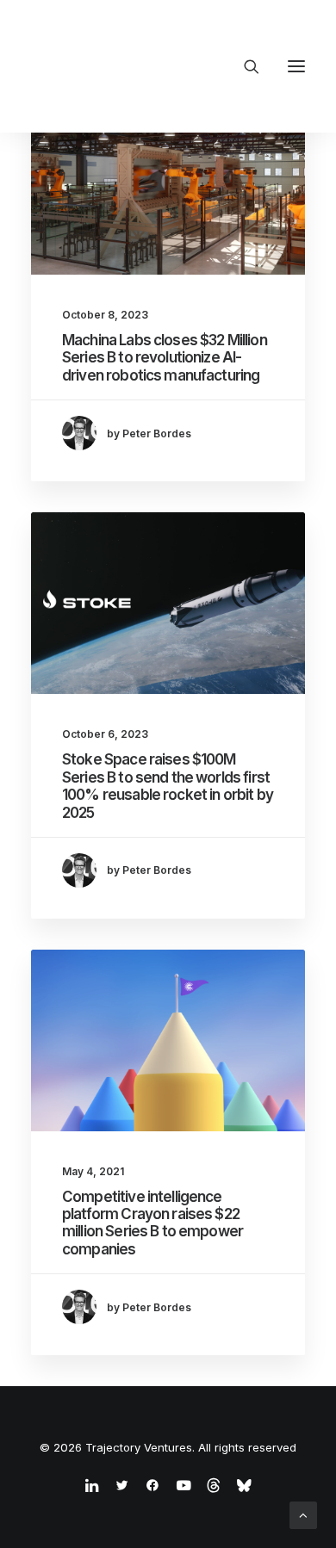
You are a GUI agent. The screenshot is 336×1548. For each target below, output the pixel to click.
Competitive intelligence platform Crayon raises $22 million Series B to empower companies (152, 1223)
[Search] (243, 66)
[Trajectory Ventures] (141, 66)
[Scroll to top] (303, 1514)
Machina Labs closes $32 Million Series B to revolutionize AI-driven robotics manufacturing (164, 357)
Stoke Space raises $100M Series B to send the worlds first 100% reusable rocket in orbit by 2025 (167, 785)
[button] (296, 66)
